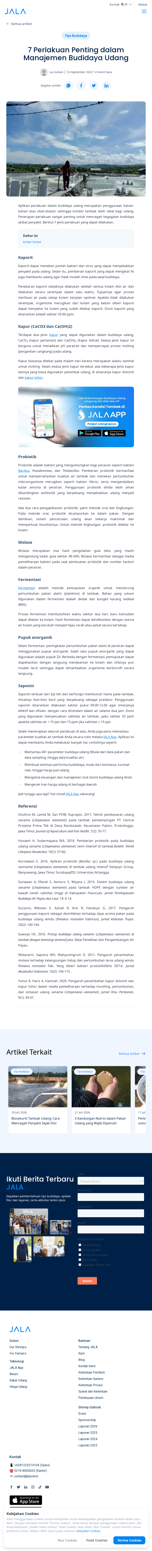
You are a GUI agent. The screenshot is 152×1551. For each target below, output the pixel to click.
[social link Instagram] (33, 1487)
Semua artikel (21, 24)
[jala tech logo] (15, 11)
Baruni (14, 1374)
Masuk (143, 5)
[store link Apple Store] (26, 1500)
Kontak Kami (87, 1366)
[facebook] (81, 85)
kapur (53, 335)
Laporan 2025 (87, 1433)
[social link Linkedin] (26, 1487)
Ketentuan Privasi (90, 1385)
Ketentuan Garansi (90, 1379)
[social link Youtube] (47, 1487)
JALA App (110, 737)
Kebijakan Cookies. (88, 1531)
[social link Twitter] (19, 1487)
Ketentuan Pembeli (91, 1372)
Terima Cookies (129, 1540)
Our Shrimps (18, 1347)
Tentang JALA (88, 1347)
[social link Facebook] (11, 1487)
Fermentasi (26, 588)
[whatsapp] (68, 85)
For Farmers (18, 1353)
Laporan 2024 (87, 1439)
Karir (81, 1353)
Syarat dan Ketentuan (92, 1391)
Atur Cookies (67, 1540)
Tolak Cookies (96, 1540)
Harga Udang (18, 1387)
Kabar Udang (18, 1380)
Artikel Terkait (32, 242)
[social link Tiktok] (40, 1487)
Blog (81, 1360)
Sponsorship (87, 1420)
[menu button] (144, 11)
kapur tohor (34, 377)
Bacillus (23, 470)
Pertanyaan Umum (90, 1398)
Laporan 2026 (87, 1426)
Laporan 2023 (87, 1445)
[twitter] (94, 85)
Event (82, 1414)
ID (126, 4)
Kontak (114, 5)
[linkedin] (106, 85)
